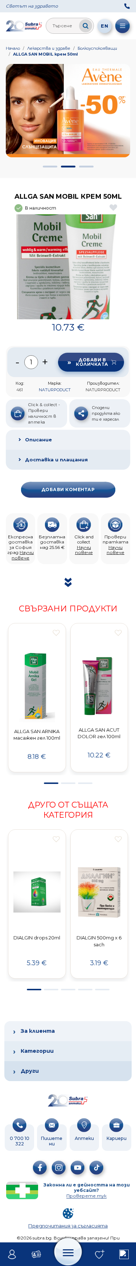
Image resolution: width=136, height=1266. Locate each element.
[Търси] (85, 25)
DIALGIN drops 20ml (36, 938)
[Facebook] (40, 1167)
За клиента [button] (38, 1031)
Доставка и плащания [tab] (56, 459)
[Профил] (12, 1254)
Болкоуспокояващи (97, 48)
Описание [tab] (38, 439)
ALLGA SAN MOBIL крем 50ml (45, 54)
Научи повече (23, 555)
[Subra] (24, 25)
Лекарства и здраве (48, 48)
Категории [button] (37, 1051)
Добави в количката (92, 362)
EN (104, 26)
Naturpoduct (55, 389)
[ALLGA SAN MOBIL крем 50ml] (68, 266)
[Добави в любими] (56, 633)
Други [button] (30, 1071)
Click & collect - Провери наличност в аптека (44, 413)
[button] (50, 166)
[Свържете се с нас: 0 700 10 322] (127, 6)
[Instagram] (58, 1167)
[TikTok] (96, 1167)
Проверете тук (86, 1195)
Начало (13, 48)
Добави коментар (68, 489)
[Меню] (122, 25)
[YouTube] (77, 1167)
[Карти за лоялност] (36, 1254)
